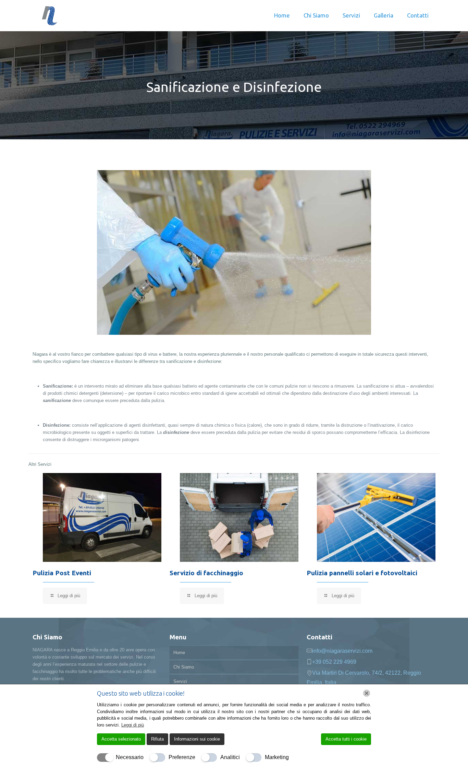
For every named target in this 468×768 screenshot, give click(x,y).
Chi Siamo (183, 667)
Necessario (130, 757)
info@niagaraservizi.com (342, 651)
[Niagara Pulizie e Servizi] (49, 15)
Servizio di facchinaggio (206, 573)
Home (179, 652)
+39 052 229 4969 (334, 662)
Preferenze (182, 757)
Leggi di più (132, 725)
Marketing (277, 757)
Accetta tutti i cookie (346, 739)
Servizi (180, 681)
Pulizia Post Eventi (62, 573)
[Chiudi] (366, 693)
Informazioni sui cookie (197, 739)
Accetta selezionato (121, 739)
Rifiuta (157, 739)
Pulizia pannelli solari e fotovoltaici (362, 573)
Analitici (230, 757)
